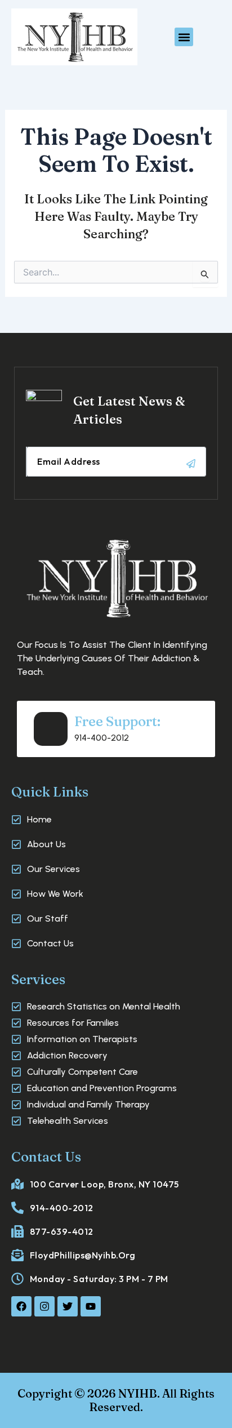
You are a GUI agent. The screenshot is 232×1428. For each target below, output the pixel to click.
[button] (184, 37)
